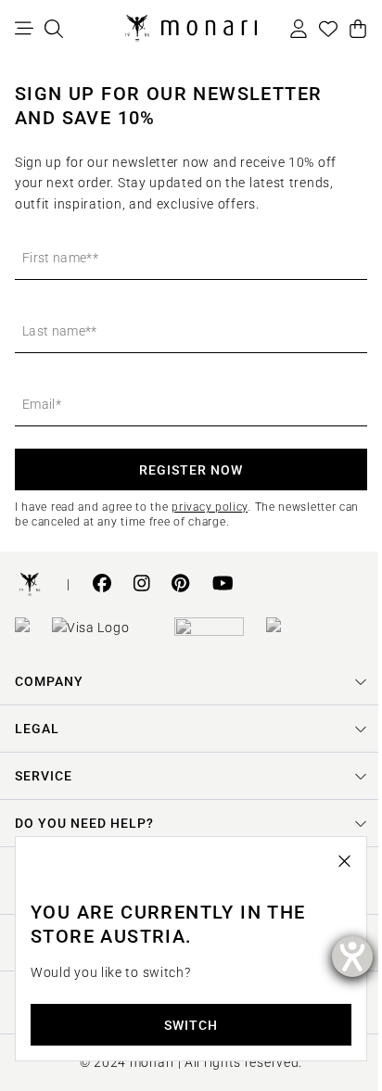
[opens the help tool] (352, 956)
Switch (184, 1025)
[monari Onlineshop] (191, 28)
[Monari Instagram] (142, 585)
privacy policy (210, 507)
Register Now (191, 470)
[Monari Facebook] (102, 585)
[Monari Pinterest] (180, 585)
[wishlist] (328, 28)
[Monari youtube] (223, 585)
